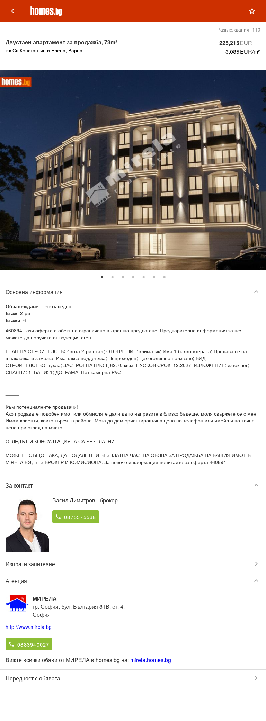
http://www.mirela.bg (29, 626)
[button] (252, 11)
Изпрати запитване (133, 564)
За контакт (133, 485)
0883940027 (33, 644)
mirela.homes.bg (150, 660)
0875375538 (80, 516)
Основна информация (133, 291)
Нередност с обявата (133, 678)
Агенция (133, 581)
